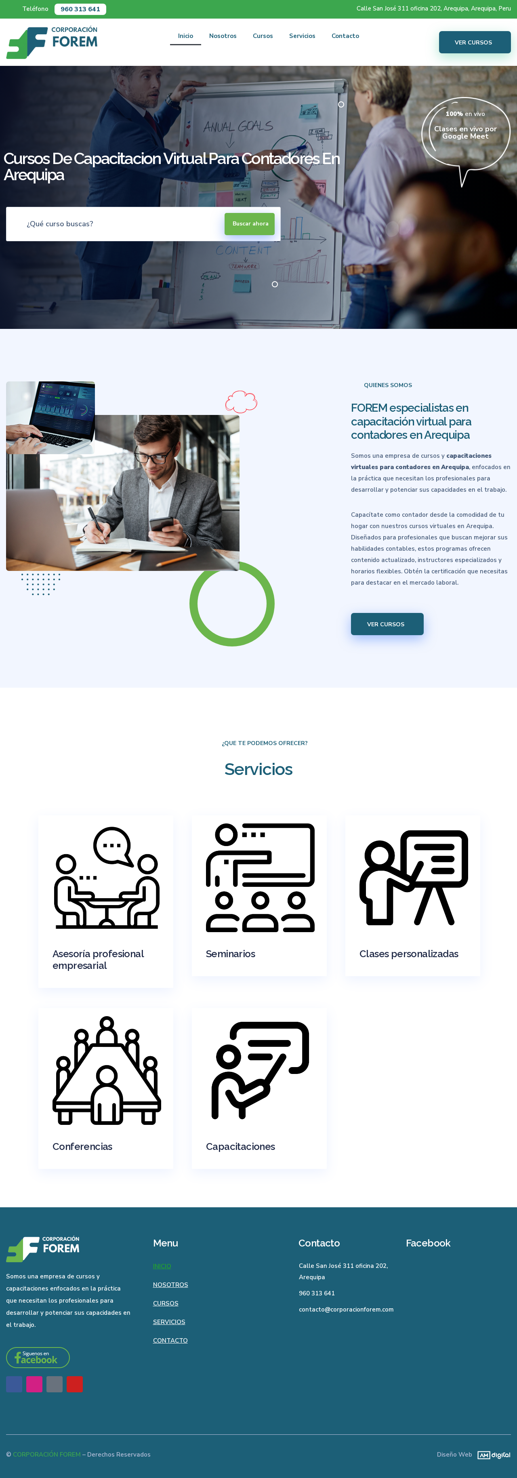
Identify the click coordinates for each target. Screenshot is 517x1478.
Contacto (345, 36)
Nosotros (223, 36)
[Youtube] (75, 1384)
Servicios (302, 36)
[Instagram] (34, 1384)
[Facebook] (14, 1384)
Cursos (263, 36)
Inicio (185, 36)
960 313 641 (80, 9)
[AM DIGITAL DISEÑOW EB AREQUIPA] (491, 1455)
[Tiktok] (54, 1384)
